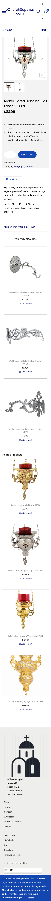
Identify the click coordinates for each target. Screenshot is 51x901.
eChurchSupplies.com (20, 11)
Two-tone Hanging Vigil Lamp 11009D (25, 701)
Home (7, 807)
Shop (6, 802)
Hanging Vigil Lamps (23, 166)
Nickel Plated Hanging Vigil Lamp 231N (25, 570)
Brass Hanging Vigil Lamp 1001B (25, 505)
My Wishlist (9, 840)
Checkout (8, 850)
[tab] (25, 179)
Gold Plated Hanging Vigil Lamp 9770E (25, 636)
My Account (10, 835)
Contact (8, 812)
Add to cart (27, 154)
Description (13, 179)
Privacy (7, 826)
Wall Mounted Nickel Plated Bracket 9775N (25, 362)
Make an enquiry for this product (19, 227)
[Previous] (8, 58)
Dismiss (30, 897)
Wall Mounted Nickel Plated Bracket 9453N (25, 430)
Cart (6, 845)
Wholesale (9, 816)
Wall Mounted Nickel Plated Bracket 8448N (25, 294)
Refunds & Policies (12, 855)
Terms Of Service (12, 821)
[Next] (42, 58)
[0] (45, 11)
